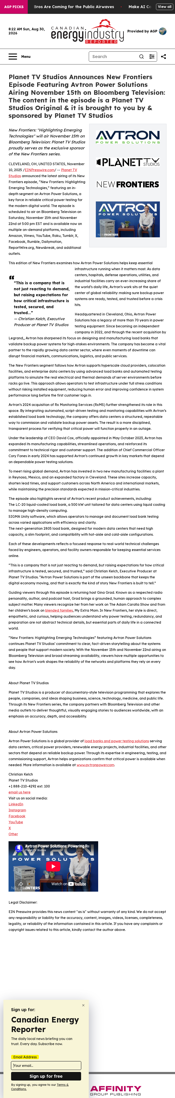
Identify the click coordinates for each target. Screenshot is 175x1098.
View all (164, 6)
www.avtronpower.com (95, 765)
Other (13, 834)
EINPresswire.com (39, 170)
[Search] (141, 56)
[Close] (83, 1005)
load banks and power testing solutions (117, 741)
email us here (20, 792)
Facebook (17, 816)
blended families (59, 610)
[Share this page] (163, 56)
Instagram (17, 810)
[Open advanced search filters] (152, 56)
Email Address (25, 1057)
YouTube (16, 822)
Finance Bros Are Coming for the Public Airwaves (65, 6)
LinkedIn (16, 804)
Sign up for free (46, 1076)
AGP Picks (13, 7)
